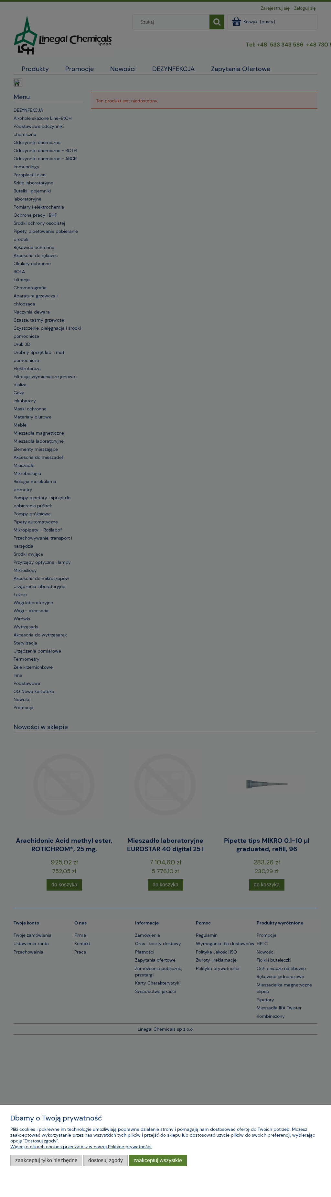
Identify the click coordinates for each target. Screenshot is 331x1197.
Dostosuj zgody (105, 1160)
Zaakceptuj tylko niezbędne (46, 1160)
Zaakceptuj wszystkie (157, 1160)
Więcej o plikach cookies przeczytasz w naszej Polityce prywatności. (81, 1147)
